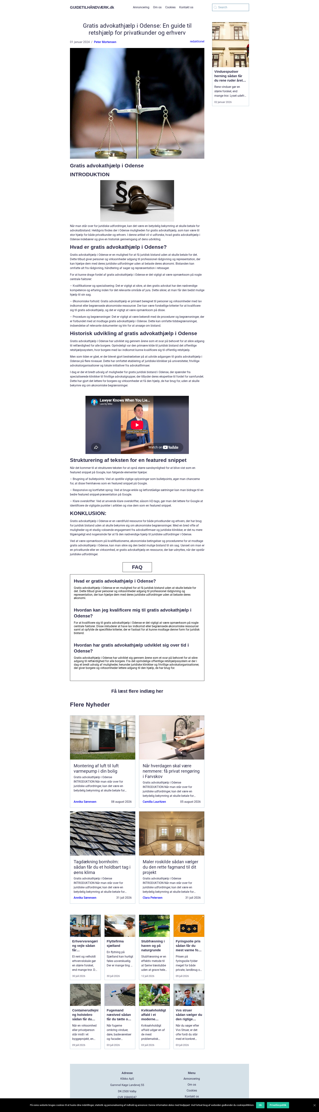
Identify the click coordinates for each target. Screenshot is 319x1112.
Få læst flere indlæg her (137, 691)
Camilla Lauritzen (154, 801)
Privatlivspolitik (278, 1105)
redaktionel (197, 41)
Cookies (170, 7)
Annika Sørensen (85, 801)
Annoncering (141, 7)
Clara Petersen (152, 897)
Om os (157, 7)
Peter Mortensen (105, 42)
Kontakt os (186, 7)
